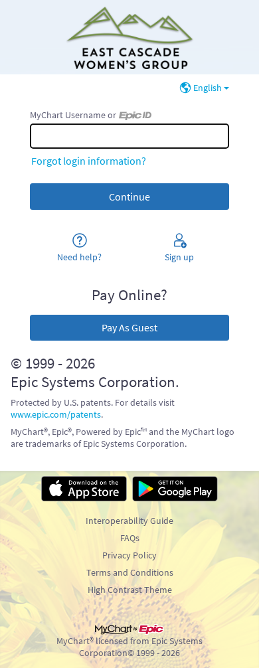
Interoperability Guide (129, 521)
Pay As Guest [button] (129, 327)
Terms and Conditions (129, 572)
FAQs (129, 538)
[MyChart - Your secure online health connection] (129, 37)
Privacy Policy (129, 555)
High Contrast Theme (130, 590)
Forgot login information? (88, 160)
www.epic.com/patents (56, 414)
